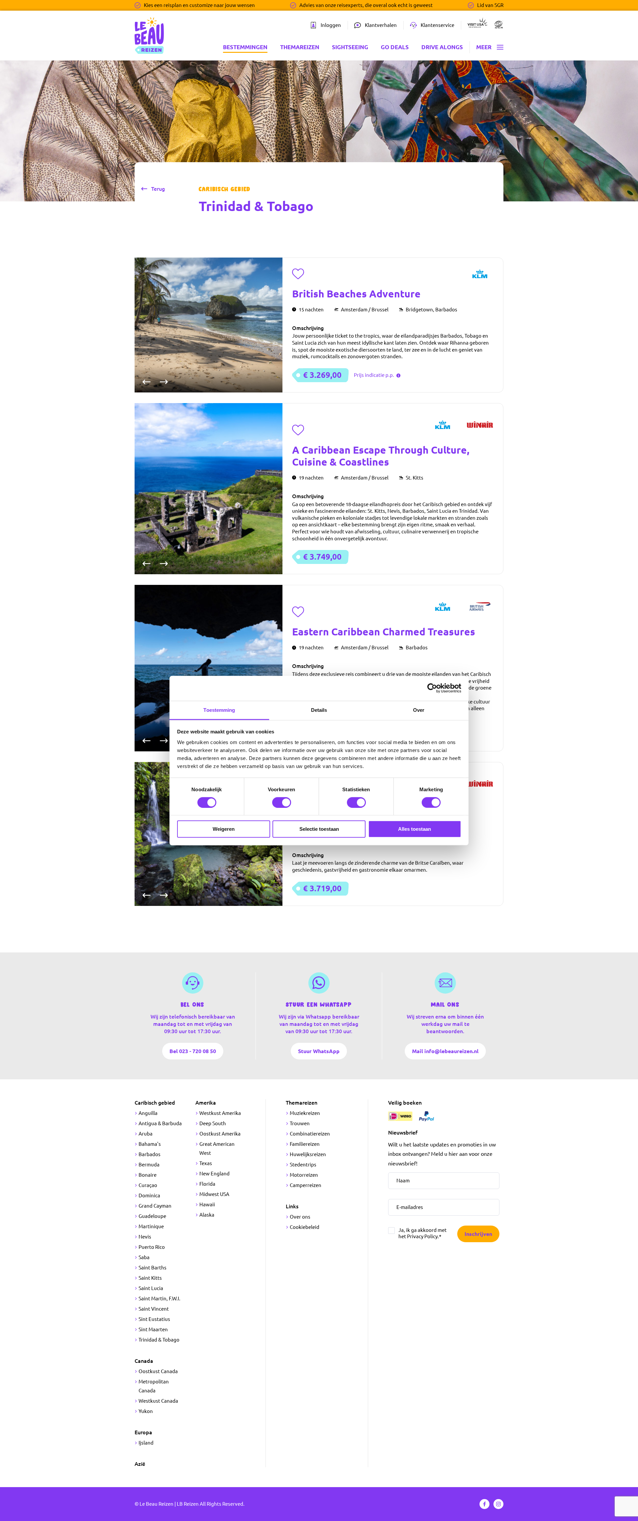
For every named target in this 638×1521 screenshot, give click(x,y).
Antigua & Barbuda (160, 1123)
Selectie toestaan (319, 829)
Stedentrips (303, 1164)
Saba (144, 1257)
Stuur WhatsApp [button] (319, 1051)
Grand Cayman (155, 1206)
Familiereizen (305, 1144)
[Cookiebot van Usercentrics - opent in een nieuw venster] (432, 688)
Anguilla (148, 1113)
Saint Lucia (151, 1288)
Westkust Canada (158, 1401)
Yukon (146, 1411)
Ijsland (146, 1443)
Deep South (212, 1123)
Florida (207, 1184)
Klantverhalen (381, 25)
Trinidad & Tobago (159, 1340)
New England (214, 1173)
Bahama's (150, 1144)
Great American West (217, 1148)
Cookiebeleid (304, 1227)
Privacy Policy (422, 1236)
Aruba (146, 1134)
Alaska (206, 1215)
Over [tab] (418, 709)
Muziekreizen (305, 1113)
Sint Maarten (153, 1329)
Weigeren (224, 829)
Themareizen (299, 47)
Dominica (149, 1195)
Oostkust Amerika (220, 1134)
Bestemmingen (245, 47)
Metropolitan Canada (154, 1386)
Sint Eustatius (154, 1319)
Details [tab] (319, 709)
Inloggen (331, 25)
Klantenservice (437, 25)
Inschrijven (478, 1234)
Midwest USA (214, 1194)
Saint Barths (152, 1267)
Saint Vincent (154, 1309)
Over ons (300, 1217)
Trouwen (300, 1123)
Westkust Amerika (220, 1113)
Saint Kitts (150, 1278)
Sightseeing (350, 47)
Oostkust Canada (158, 1371)
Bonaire (148, 1175)
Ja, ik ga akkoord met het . (422, 1233)
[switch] (281, 802)
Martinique (151, 1226)
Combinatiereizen (310, 1134)
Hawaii (207, 1204)
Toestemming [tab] (219, 709)
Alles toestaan (414, 829)
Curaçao (148, 1185)
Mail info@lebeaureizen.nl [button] (445, 1051)
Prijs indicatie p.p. (374, 375)
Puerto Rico (152, 1247)
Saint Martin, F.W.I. (159, 1298)
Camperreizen (305, 1185)
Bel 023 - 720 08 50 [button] (192, 1051)
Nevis (145, 1237)
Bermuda (149, 1164)
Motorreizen (304, 1175)
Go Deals (395, 47)
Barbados (149, 1154)
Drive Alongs (442, 47)
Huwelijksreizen (308, 1154)
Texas (205, 1163)
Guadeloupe (152, 1216)
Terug (158, 189)
